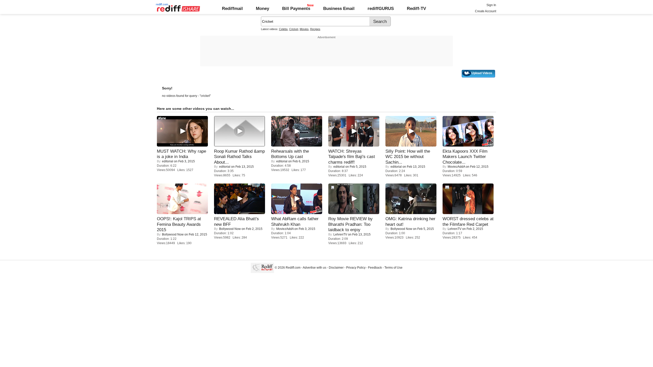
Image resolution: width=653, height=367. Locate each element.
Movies (304, 29)
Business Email (339, 8)
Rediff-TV (416, 8)
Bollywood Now (173, 234)
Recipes (315, 29)
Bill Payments (296, 8)
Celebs (283, 29)
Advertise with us (314, 267)
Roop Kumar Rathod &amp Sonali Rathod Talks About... (239, 156)
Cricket (293, 29)
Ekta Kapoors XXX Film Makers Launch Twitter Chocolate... (465, 156)
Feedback (375, 267)
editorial (167, 161)
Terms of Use (393, 267)
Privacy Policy (356, 267)
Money (262, 8)
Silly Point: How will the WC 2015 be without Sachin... (407, 156)
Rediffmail (232, 8)
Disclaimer (336, 267)
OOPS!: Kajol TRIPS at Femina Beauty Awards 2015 (179, 224)
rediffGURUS (381, 8)
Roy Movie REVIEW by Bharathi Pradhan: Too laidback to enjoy (350, 224)
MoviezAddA (456, 166)
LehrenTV (340, 234)
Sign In (491, 5)
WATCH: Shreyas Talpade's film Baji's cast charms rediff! (351, 156)
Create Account (485, 11)
